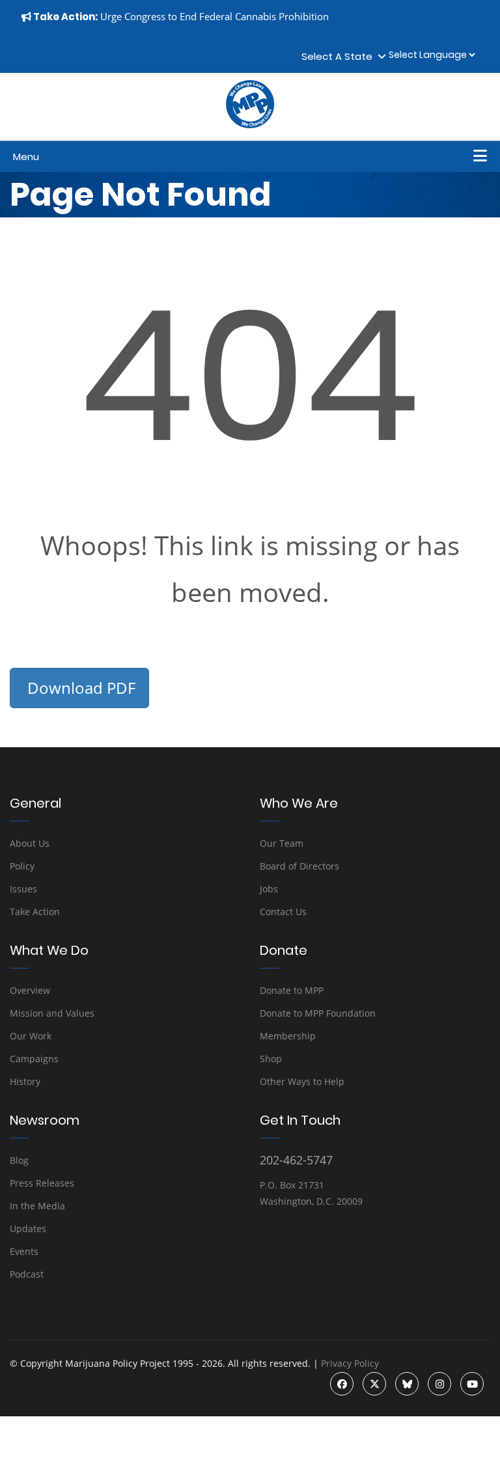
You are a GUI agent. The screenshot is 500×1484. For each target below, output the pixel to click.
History (25, 1081)
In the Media (37, 1206)
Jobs (269, 889)
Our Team (281, 843)
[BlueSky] (407, 1383)
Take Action (35, 911)
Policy (22, 866)
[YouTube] (472, 1383)
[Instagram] (439, 1383)
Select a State (339, 56)
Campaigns (34, 1058)
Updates (28, 1228)
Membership (288, 1036)
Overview (30, 990)
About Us (29, 843)
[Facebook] (342, 1383)
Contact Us (283, 911)
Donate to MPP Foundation (318, 1013)
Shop (271, 1058)
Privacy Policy (350, 1363)
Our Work (30, 1036)
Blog (19, 1160)
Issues (23, 889)
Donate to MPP (292, 990)
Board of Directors (299, 866)
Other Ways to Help (302, 1081)
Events (24, 1251)
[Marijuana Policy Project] (250, 124)
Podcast (27, 1274)
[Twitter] (374, 1383)
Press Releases (42, 1183)
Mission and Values (52, 1013)
